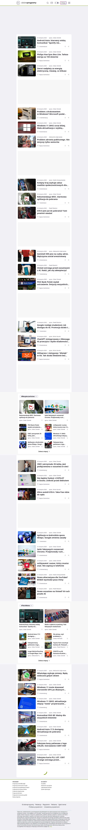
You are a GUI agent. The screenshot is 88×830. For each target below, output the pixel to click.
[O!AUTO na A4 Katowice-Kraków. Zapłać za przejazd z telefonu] (48, 653)
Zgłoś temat (62, 805)
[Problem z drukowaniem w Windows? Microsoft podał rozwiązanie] (27, 113)
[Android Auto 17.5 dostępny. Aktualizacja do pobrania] (22, 636)
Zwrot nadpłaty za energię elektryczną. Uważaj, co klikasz (51, 69)
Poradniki (43, 783)
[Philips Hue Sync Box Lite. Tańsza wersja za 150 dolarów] (27, 56)
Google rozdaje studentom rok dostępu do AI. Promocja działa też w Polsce (53, 327)
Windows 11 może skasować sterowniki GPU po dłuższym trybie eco (50, 689)
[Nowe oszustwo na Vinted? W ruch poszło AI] (27, 593)
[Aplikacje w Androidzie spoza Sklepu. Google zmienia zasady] (22, 444)
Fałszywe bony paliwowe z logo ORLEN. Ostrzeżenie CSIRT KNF (60, 443)
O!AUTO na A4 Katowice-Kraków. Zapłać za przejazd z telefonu (60, 652)
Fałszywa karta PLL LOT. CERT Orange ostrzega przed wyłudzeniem (51, 759)
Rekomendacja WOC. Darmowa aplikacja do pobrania (51, 197)
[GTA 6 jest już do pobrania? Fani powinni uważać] (27, 213)
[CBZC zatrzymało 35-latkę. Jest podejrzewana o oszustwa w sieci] (22, 436)
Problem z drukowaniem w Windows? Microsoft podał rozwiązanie (50, 114)
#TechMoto (25, 605)
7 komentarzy (43, 274)
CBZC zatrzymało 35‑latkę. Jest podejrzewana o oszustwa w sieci (52, 465)
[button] (69, 2)
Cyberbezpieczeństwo (46, 787)
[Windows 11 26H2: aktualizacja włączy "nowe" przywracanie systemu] (48, 436)
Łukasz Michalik (57, 638)
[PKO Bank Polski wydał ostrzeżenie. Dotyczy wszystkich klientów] (27, 284)
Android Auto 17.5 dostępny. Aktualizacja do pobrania (34, 635)
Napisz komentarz (44, 60)
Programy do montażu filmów (20, 789)
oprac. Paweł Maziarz (55, 322)
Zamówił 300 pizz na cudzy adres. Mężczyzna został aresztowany (52, 255)
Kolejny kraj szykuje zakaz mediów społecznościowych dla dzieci (52, 185)
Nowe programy (16, 797)
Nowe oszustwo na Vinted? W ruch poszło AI (53, 592)
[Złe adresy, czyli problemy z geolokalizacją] (48, 636)
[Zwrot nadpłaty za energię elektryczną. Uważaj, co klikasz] (27, 70)
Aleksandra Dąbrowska (55, 137)
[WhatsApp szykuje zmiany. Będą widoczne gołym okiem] (27, 675)
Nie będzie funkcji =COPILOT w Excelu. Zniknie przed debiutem (53, 479)
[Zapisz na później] (65, 46)
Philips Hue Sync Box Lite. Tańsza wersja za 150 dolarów (52, 55)
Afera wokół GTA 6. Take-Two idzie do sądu (53, 493)
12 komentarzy (43, 118)
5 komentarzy (43, 693)
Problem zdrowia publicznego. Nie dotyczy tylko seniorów (53, 140)
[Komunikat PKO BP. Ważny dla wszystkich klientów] (27, 717)
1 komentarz (42, 203)
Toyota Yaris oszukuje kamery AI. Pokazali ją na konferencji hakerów (60, 644)
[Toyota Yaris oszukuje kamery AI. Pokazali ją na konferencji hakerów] (48, 645)
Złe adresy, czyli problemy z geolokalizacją (58, 635)
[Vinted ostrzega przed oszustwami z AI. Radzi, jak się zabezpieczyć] (27, 270)
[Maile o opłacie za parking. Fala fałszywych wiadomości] (57, 616)
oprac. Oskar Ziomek (55, 38)
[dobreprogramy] (30, 3)
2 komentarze (43, 260)
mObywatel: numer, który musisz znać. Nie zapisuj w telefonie (61, 426)
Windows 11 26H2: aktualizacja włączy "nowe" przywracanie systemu (60, 435)
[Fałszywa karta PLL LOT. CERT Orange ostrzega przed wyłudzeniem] (27, 759)
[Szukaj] (47, 2)
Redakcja (38, 805)
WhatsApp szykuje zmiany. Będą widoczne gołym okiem (52, 674)
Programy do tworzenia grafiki (20, 795)
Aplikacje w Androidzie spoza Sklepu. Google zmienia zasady (35, 443)
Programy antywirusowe (18, 791)
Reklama (54, 805)
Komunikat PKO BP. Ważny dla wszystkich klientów (51, 716)
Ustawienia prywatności (52, 807)
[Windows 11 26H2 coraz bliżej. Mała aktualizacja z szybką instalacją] (27, 127)
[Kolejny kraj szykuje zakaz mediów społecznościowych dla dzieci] (27, 185)
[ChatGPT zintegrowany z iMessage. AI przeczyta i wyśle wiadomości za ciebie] (27, 341)
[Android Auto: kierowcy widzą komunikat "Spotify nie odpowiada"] (27, 42)
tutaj (51, 826)
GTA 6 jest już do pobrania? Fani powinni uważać (52, 211)
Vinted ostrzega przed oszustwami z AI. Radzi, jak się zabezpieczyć (53, 269)
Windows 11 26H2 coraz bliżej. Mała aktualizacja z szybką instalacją (51, 128)
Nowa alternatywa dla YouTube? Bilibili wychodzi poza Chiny (52, 578)
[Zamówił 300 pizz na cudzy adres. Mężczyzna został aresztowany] (27, 256)
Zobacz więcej (43, 451)
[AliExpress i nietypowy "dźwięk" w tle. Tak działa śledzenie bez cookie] (27, 355)
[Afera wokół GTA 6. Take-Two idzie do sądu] (27, 494)
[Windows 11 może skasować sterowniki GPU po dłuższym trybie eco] (27, 689)
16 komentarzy (43, 569)
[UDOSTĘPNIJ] (68, 46)
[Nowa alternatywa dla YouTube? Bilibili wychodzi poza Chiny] (27, 579)
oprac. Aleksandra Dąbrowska (57, 251)
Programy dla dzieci (17, 793)
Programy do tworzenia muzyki (20, 785)
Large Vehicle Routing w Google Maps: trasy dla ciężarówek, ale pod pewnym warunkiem (35, 652)
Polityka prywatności (35, 807)
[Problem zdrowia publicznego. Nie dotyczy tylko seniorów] (27, 142)
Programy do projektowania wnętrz (21, 787)
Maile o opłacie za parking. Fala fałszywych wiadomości (55, 626)
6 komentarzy (43, 470)
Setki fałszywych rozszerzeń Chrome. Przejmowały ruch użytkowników (54, 416)
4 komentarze (43, 132)
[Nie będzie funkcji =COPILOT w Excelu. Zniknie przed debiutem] (27, 480)
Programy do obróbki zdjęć (19, 783)
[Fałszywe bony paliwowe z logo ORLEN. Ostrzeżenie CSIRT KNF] (48, 444)
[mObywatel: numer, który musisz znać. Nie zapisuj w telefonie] (48, 427)
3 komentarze (43, 46)
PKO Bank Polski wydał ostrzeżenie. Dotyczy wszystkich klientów (52, 284)
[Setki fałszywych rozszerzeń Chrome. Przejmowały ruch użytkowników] (57, 407)
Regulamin (46, 805)
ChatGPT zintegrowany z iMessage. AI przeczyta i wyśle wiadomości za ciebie (53, 341)
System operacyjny (45, 789)
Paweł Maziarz (53, 208)
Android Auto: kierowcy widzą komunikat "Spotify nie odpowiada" (51, 42)
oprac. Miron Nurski (55, 336)
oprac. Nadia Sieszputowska (57, 180)
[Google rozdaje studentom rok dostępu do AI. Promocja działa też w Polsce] (27, 327)
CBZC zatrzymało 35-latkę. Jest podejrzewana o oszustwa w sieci (35, 435)
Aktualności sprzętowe (46, 785)
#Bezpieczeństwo (28, 396)
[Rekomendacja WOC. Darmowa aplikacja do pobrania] (27, 199)
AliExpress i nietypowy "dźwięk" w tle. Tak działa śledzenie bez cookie (52, 355)
